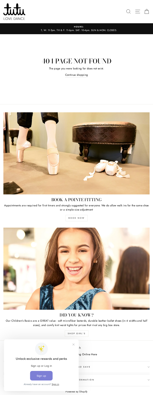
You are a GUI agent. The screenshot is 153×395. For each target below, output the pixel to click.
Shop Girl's (76, 333)
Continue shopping (76, 75)
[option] (76, 28)
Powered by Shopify (76, 391)
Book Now (77, 217)
